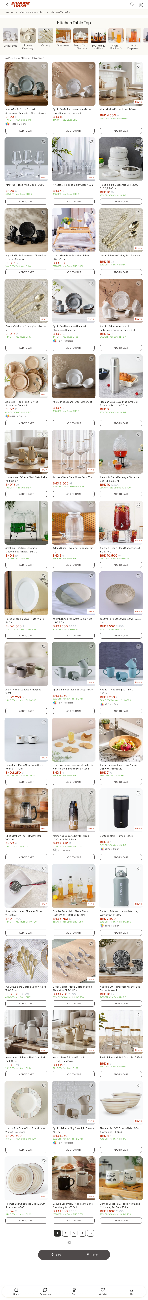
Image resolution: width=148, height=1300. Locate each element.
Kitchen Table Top (61, 12)
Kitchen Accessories (32, 12)
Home (9, 12)
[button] (90, 1233)
